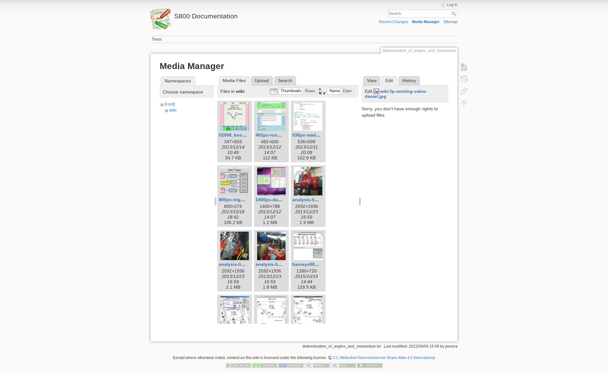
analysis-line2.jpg (238, 264)
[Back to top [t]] (464, 103)
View (372, 80)
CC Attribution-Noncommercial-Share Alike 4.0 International (384, 358)
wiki (172, 109)
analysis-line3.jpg (275, 264)
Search (455, 13)
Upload (262, 80)
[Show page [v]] (464, 67)
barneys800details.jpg (316, 264)
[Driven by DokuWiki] (370, 365)
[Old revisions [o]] (464, 79)
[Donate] (264, 365)
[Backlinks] (464, 91)
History (409, 80)
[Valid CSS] (343, 365)
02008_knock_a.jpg (240, 135)
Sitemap (450, 22)
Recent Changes (393, 22)
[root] (170, 103)
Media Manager (426, 22)
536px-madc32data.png (317, 135)
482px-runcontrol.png (279, 135)
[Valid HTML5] (317, 365)
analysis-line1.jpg (311, 199)
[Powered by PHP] (291, 365)
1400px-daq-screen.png (281, 199)
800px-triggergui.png (241, 199)
